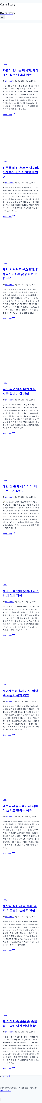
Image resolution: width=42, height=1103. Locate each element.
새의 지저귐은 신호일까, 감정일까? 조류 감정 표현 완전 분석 (21, 274)
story (5, 64)
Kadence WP (5, 1091)
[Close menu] (0, 1099)
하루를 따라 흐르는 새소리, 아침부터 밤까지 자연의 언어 (21, 172)
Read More (8, 115)
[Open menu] (2, 17)
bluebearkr (9, 81)
